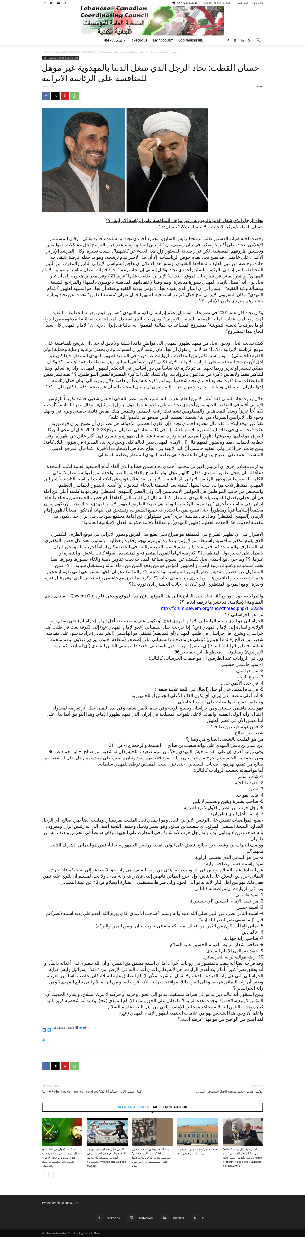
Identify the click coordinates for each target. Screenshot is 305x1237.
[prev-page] (44, 1174)
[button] (258, 41)
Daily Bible (257, 2)
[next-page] (51, 1174)
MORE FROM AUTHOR (170, 1107)
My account (163, 40)
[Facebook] (45, 3)
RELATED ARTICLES (133, 1107)
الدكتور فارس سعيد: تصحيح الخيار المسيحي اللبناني (229, 1091)
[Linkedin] (58, 3)
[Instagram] (52, 3)
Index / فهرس (112, 40)
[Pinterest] (65, 96)
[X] (65, 3)
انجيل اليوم (243, 2)
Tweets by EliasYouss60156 (60, 1203)
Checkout (139, 40)
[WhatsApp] (74, 96)
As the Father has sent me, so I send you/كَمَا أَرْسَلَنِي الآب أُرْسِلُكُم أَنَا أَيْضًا (92, 1091)
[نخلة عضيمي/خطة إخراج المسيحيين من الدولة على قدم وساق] (197, 1132)
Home (45, 52)
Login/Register (191, 40)
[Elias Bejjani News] (152, 20)
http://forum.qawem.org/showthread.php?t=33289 (211, 608)
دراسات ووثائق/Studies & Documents (73, 52)
